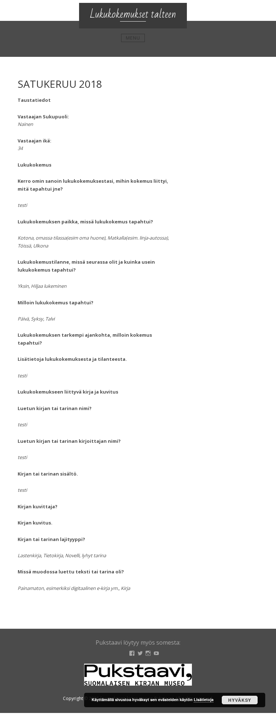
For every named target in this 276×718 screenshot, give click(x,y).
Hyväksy (239, 700)
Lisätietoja (203, 699)
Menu (133, 38)
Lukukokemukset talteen (133, 14)
